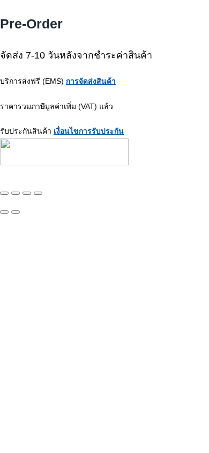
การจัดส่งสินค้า (91, 81)
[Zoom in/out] (4, 193)
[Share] (27, 193)
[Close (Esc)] (38, 193)
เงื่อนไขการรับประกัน (89, 131)
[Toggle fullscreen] (15, 193)
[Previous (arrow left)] (4, 212)
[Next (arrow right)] (15, 212)
